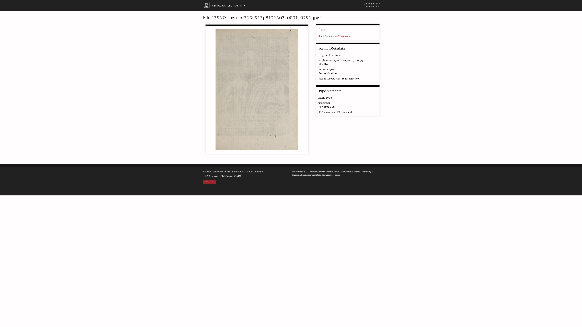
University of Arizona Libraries (247, 172)
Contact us (209, 182)
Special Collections (213, 172)
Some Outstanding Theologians (334, 36)
